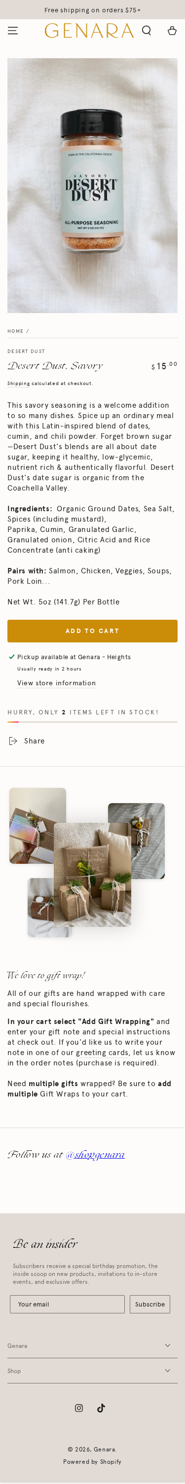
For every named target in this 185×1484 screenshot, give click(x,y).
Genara (104, 1449)
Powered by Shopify (92, 1461)
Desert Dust (26, 351)
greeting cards (102, 1052)
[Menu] (13, 30)
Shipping (18, 384)
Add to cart (93, 631)
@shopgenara (95, 1154)
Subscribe (150, 1304)
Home (15, 331)
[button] (146, 30)
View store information (56, 683)
